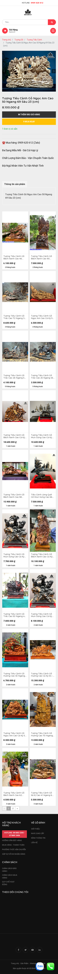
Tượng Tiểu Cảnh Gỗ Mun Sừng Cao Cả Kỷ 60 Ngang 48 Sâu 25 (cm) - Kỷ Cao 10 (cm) (13, 555)
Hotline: (32, 3)
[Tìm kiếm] (52, 22)
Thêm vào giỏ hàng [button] (30, 114)
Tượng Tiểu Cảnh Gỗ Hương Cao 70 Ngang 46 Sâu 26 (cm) (42, 734)
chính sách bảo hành (9, 869)
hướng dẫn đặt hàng (12, 840)
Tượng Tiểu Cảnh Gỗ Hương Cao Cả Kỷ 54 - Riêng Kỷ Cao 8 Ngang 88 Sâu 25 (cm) (42, 674)
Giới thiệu (35, 829)
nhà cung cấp (37, 833)
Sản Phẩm (24, 963)
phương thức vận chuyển (14, 849)
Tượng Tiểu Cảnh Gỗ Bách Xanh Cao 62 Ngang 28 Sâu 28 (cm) (14, 794)
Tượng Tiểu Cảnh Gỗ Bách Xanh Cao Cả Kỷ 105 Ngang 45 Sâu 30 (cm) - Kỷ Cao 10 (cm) (42, 555)
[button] (4, 71)
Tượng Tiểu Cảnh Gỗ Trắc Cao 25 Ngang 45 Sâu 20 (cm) (42, 376)
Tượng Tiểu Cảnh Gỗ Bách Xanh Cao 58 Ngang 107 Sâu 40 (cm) (15, 495)
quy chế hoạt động (8, 883)
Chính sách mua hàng (9, 876)
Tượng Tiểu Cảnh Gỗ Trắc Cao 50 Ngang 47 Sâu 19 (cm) (14, 615)
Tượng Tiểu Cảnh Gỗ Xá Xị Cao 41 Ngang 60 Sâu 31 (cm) (42, 794)
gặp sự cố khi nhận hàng (13, 854)
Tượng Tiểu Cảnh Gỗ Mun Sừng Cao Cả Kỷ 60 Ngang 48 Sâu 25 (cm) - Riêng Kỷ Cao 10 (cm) (42, 615)
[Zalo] (39, 966)
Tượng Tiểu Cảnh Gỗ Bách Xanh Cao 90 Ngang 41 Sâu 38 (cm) (42, 257)
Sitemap (33, 963)
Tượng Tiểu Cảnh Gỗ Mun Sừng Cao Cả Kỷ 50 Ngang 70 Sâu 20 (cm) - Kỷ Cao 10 (41, 436)
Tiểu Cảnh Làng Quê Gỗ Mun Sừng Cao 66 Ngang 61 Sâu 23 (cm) (42, 495)
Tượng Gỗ (18, 40)
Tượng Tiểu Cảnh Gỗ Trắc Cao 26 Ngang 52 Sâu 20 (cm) (14, 376)
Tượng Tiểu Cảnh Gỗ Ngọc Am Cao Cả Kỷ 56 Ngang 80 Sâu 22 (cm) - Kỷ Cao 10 (43, 317)
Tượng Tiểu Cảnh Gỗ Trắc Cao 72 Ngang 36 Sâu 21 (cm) (14, 317)
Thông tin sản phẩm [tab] (14, 184)
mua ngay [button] (29, 121)
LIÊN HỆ (34, 842)
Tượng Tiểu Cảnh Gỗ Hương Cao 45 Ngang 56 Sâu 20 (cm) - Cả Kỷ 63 (14, 674)
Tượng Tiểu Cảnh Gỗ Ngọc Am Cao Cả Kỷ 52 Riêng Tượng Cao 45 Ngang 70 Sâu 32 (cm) (14, 734)
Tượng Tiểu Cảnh (34, 40)
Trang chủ (6, 40)
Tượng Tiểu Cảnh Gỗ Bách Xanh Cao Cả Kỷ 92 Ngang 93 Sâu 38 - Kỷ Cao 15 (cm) (14, 436)
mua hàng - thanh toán (13, 845)
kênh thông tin (38, 838)
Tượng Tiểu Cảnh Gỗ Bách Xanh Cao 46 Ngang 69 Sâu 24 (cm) (14, 257)
